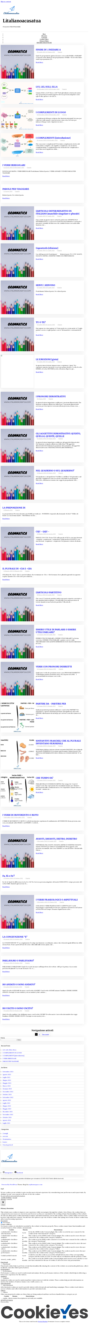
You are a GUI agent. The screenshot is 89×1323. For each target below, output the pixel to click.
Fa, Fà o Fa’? (8, 876)
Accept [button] (14, 1197)
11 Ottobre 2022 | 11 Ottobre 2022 (13, 878)
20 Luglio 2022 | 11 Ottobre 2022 (13, 987)
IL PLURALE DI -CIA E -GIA (17, 568)
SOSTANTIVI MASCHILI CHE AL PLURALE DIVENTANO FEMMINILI (58, 742)
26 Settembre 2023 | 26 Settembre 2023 (48, 89)
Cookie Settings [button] (6, 1197)
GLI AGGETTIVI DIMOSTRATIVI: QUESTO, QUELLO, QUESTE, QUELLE (58, 435)
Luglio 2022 (6, 1103)
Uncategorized (8, 1145)
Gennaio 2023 (7, 1089)
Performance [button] (5, 1269)
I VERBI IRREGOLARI (13, 165)
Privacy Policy (44, 41)
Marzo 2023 (7, 1086)
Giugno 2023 (7, 1080)
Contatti (44, 37)
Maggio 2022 (7, 1109)
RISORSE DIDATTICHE (44, 42)
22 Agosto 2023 (8, 191)
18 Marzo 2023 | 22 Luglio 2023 (45, 595)
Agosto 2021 (7, 1120)
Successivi (45, 1034)
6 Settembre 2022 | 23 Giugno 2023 (47, 902)
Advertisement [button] (6, 1283)
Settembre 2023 (8, 1071)
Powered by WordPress (10, 1184)
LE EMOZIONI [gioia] (47, 359)
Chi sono (44, 36)
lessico (5, 1142)
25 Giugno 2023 (41, 399)
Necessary (6, 1222)
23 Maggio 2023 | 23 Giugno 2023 (46, 473)
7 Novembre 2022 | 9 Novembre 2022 (14, 817)
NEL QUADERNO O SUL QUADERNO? (55, 470)
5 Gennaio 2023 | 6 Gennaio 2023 (46, 780)
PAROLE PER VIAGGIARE (15, 189)
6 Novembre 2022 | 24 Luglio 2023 (46, 841)
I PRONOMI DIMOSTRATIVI (51, 396)
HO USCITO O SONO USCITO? (17, 1008)
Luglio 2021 (6, 1123)
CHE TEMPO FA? (44, 778)
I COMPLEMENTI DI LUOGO (51, 112)
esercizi (5, 1136)
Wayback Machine (43, 1321)
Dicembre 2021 (8, 1112)
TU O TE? (41, 322)
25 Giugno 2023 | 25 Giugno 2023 (46, 438)
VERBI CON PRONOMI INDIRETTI (54, 666)
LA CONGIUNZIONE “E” (14, 936)
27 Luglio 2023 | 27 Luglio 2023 (45, 216)
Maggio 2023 (7, 1083)
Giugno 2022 (7, 1106)
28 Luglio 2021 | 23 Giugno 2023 (46, 52)
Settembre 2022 (8, 1097)
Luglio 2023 (6, 1077)
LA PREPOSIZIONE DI (13, 507)
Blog (44, 34)
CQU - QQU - (42, 531)
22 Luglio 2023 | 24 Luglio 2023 (45, 287)
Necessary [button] (4, 1221)
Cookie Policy (44, 39)
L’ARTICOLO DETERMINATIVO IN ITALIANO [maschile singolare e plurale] (57, 212)
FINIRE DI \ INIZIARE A (48, 49)
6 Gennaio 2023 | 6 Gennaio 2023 (46, 706)
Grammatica (7, 1139)
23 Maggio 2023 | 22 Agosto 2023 (46, 534)
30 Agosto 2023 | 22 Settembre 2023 (47, 140)
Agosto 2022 (7, 1100)
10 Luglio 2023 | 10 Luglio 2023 (46, 362)
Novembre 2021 (8, 1114)
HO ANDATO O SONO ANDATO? (18, 984)
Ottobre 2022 (7, 1094)
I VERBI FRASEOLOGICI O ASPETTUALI (57, 899)
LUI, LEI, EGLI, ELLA (47, 86)
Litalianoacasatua (22, 21)
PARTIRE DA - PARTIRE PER (51, 703)
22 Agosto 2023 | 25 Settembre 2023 (14, 167)
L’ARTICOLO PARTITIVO (48, 592)
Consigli (5, 1133)
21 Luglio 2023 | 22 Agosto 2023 (46, 324)
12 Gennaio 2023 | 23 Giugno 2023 (46, 669)
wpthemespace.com (35, 1184)
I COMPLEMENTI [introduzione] (53, 138)
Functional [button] (4, 1262)
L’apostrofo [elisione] (47, 248)
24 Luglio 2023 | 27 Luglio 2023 (45, 250)
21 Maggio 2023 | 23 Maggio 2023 (13, 571)
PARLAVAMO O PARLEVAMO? (18, 960)
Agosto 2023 (7, 1074)
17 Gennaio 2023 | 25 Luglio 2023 (46, 634)
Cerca (3, 1038)
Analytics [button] (4, 1276)
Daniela (60, 52)
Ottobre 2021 (7, 1117)
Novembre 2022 (8, 1092)
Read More (39, 62)
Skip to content (6, 1)
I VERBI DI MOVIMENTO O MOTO (20, 815)
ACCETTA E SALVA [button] (7, 1300)
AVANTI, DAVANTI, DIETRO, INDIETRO (56, 838)
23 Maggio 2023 (8, 510)
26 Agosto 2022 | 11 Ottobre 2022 (13, 939)
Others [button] (3, 1290)
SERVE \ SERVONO (45, 285)
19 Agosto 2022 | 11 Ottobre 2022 (13, 963)
